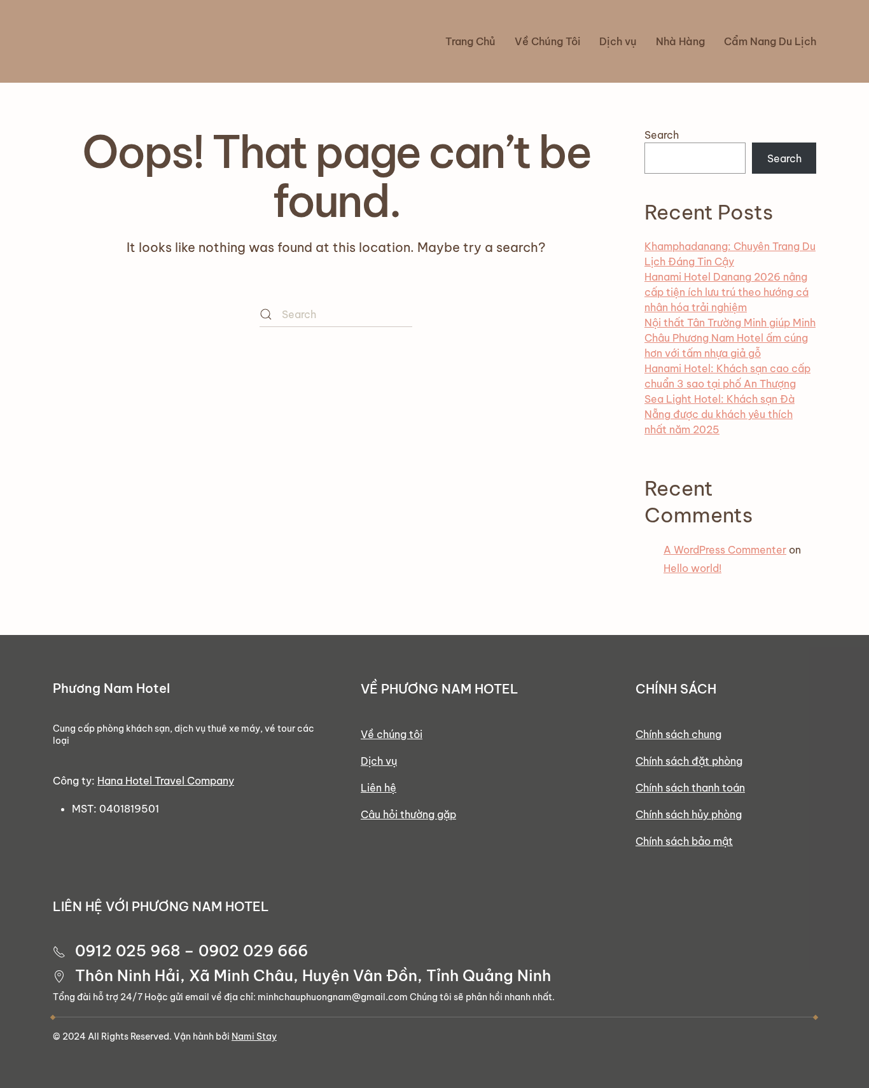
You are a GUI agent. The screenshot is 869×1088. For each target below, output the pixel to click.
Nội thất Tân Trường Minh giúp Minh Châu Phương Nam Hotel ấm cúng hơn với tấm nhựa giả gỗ (730, 337)
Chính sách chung (678, 734)
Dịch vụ (379, 761)
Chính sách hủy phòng (689, 814)
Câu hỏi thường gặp (408, 814)
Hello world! (692, 568)
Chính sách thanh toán (690, 787)
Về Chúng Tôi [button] (547, 41)
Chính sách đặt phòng (689, 761)
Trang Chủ (470, 41)
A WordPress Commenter (725, 549)
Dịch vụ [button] (618, 41)
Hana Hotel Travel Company (165, 780)
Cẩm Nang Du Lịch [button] (770, 41)
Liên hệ (378, 787)
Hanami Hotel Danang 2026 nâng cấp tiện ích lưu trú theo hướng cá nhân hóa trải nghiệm (726, 292)
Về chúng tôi (391, 734)
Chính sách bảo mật (684, 841)
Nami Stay (254, 1036)
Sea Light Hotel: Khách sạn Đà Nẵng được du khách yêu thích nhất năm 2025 (719, 414)
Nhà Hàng (680, 41)
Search (661, 135)
